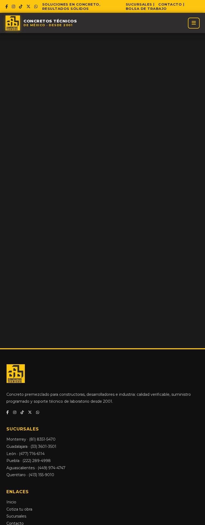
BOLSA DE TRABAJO (146, 8)
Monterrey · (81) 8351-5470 (31, 439)
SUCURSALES (139, 4)
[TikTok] (21, 6)
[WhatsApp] (36, 6)
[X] (28, 6)
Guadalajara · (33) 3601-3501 (31, 446)
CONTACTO (170, 4)
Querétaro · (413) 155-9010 (30, 474)
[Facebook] (6, 6)
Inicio (11, 502)
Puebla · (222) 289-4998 (28, 460)
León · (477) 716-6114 (25, 453)
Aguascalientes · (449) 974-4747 (35, 467)
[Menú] (194, 23)
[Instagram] (13, 6)
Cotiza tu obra (19, 509)
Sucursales (16, 516)
